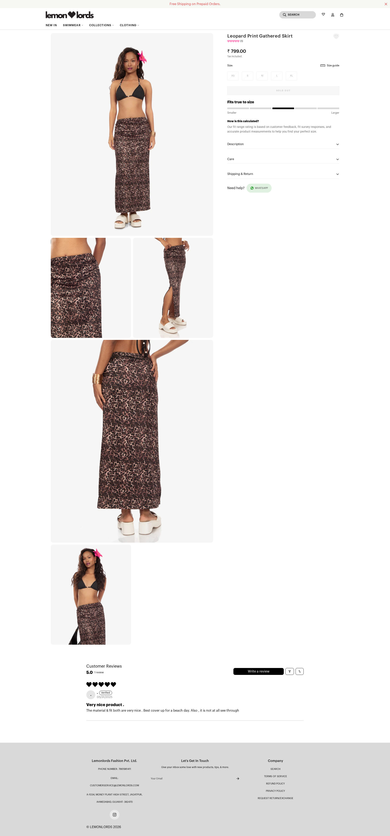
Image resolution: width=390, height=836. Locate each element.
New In (51, 25)
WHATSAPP (261, 188)
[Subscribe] (234, 778)
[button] (340, 15)
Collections (100, 25)
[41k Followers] (114, 815)
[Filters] (289, 671)
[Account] (332, 15)
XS (233, 75)
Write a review (259, 671)
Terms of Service (275, 776)
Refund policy (275, 783)
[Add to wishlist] (336, 36)
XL (291, 75)
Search (276, 769)
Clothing (128, 25)
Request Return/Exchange (275, 798)
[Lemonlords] (70, 15)
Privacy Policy (275, 791)
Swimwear (72, 25)
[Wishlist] (323, 14)
